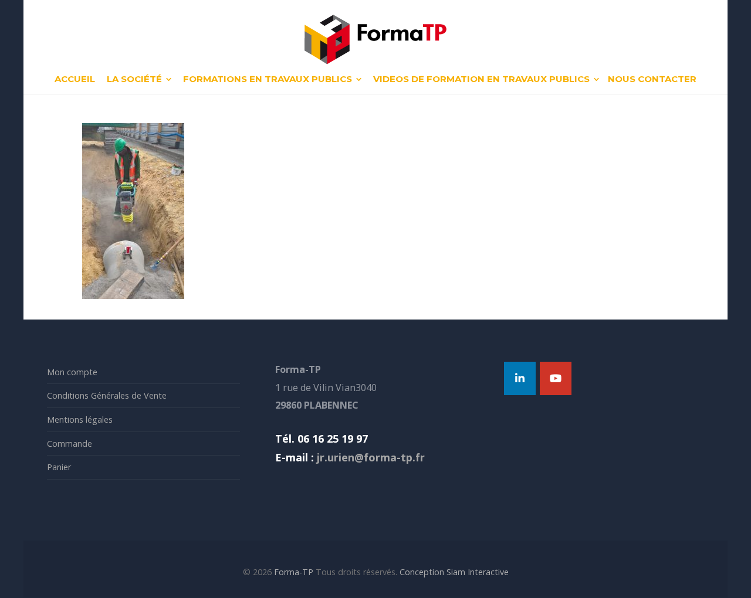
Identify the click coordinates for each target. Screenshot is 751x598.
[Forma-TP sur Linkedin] (520, 378)
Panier (59, 467)
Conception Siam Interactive (454, 571)
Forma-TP (293, 571)
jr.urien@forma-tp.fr (369, 457)
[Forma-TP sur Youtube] (555, 378)
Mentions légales (80, 419)
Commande (69, 443)
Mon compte (72, 372)
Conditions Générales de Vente (107, 395)
